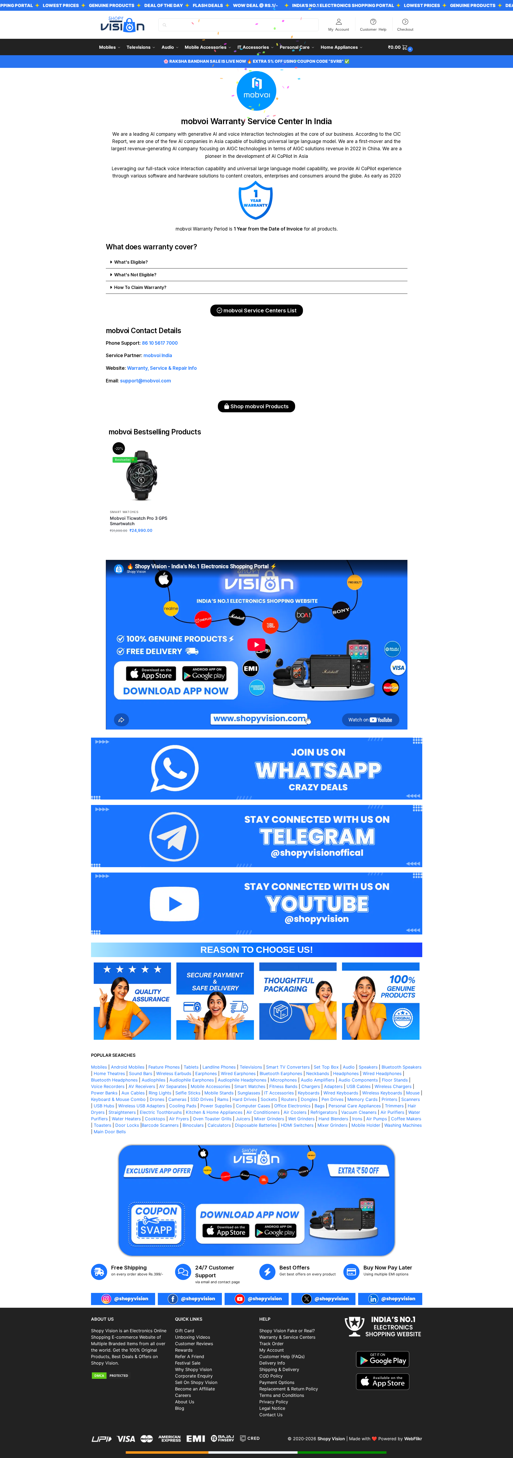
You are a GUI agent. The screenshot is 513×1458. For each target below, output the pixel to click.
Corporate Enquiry (194, 1376)
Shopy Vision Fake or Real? (287, 1330)
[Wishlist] (165, 452)
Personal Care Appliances (355, 1105)
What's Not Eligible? (135, 274)
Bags (319, 1105)
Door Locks (127, 1125)
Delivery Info (272, 1363)
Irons (357, 1118)
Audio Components (358, 1080)
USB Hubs (104, 1105)
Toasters (102, 1125)
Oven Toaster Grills (212, 1118)
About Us (184, 1401)
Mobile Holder (365, 1125)
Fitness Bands (283, 1086)
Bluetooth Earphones (281, 1073)
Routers (289, 1099)
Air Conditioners (263, 1112)
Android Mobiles (127, 1067)
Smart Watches (124, 512)
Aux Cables (133, 1093)
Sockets (269, 1099)
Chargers (310, 1086)
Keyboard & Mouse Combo (118, 1099)
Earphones (206, 1073)
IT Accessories (279, 1093)
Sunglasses (249, 1093)
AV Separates (173, 1086)
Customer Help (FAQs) (282, 1356)
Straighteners (122, 1112)
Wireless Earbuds (173, 1073)
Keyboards (308, 1093)
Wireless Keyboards (382, 1093)
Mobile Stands (218, 1093)
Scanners (410, 1099)
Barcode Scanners (160, 1125)
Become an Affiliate (195, 1388)
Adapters (333, 1086)
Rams (222, 1099)
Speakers (368, 1067)
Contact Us (270, 1414)
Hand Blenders (333, 1118)
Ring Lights (160, 1093)
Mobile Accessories (210, 1086)
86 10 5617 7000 (159, 343)
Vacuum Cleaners (358, 1112)
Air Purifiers (392, 1112)
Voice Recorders (107, 1086)
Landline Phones (219, 1067)
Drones (157, 1099)
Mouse (413, 1093)
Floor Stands (395, 1080)
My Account (338, 29)
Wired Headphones (382, 1073)
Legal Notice (272, 1408)
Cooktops (155, 1118)
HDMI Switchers (297, 1125)
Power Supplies (216, 1105)
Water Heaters (126, 1118)
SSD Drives (201, 1099)
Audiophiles (153, 1080)
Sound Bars (140, 1073)
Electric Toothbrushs (161, 1112)
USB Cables (359, 1086)
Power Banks (104, 1093)
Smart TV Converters (288, 1067)
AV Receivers (141, 1086)
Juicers (243, 1118)
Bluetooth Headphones (114, 1080)
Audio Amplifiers (317, 1080)
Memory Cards (362, 1099)
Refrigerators (323, 1112)
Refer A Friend (189, 1356)
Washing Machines (403, 1125)
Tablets (191, 1067)
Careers (183, 1395)
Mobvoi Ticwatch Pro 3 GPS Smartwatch (138, 520)
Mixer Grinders (269, 1118)
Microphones (283, 1080)
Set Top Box (326, 1067)
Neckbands (317, 1073)
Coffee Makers (406, 1118)
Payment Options (276, 1382)
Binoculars (193, 1125)
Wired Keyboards (340, 1093)
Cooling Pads (182, 1105)
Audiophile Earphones (191, 1080)
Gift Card (184, 1330)
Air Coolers (295, 1112)
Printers (389, 1099)
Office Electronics (292, 1105)
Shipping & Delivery (279, 1369)
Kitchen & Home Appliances (214, 1112)
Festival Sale (187, 1363)
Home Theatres (109, 1073)
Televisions (251, 1067)
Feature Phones (164, 1067)
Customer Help (373, 29)
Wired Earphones (238, 1073)
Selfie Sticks (187, 1093)
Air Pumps (376, 1118)
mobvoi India (158, 355)
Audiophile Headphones (242, 1080)
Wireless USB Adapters (141, 1105)
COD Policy (271, 1376)
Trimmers (394, 1105)
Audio (349, 1067)
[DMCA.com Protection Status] (130, 1376)
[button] (401, 47)
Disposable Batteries (256, 1125)
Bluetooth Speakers (401, 1067)
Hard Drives (244, 1099)
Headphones (346, 1073)
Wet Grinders (301, 1118)
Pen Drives (332, 1099)
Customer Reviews (194, 1343)
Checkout (405, 29)
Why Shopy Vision (193, 1369)
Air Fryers (179, 1118)
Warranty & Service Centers (287, 1337)
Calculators (219, 1125)
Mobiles (99, 1067)
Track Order (271, 1343)
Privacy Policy (273, 1401)
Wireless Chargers (393, 1086)
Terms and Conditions (281, 1395)
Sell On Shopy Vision (196, 1382)
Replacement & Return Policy (288, 1388)
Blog (179, 1408)
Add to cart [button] (141, 542)
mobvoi (183, 229)
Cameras (177, 1099)
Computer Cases (253, 1105)
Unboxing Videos (192, 1337)
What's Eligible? (131, 262)
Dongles (309, 1099)
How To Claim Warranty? (140, 287)
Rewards (184, 1350)
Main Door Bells (110, 1131)
